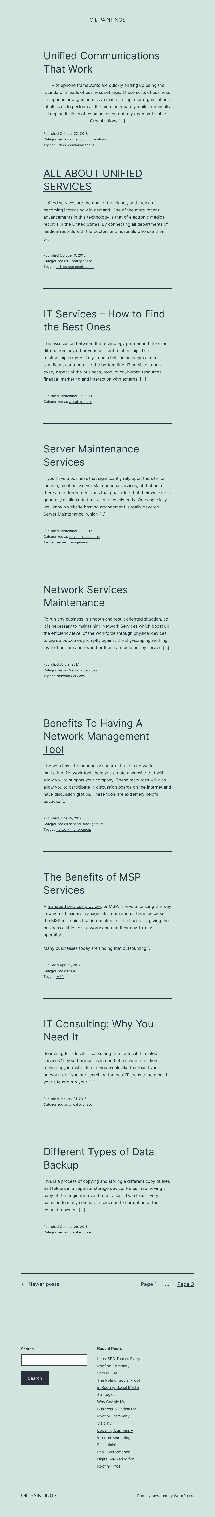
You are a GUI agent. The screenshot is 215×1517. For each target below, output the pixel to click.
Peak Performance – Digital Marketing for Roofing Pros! (115, 1459)
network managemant (86, 824)
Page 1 (149, 1284)
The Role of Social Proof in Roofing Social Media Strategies (118, 1387)
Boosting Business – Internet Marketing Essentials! (115, 1437)
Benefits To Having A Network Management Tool (96, 736)
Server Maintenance (63, 514)
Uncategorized (80, 261)
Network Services (120, 626)
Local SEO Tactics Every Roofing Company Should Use (118, 1365)
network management (73, 829)
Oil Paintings (107, 20)
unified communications (88, 139)
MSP (72, 971)
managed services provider (74, 906)
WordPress (183, 1496)
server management (84, 536)
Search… (29, 1349)
